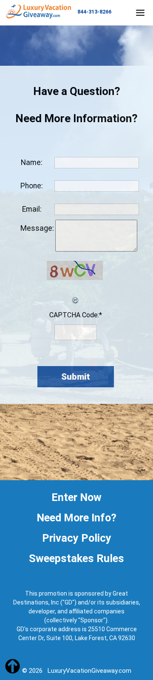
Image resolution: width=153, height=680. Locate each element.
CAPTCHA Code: (75, 315)
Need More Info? (76, 517)
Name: (31, 162)
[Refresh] (75, 295)
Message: (37, 228)
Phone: (31, 186)
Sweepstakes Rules (76, 558)
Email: (32, 209)
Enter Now (76, 497)
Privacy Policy (76, 538)
